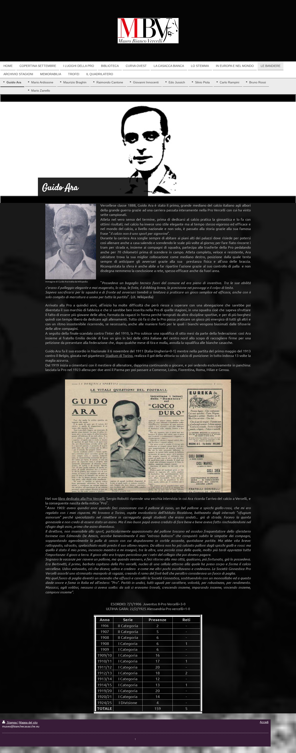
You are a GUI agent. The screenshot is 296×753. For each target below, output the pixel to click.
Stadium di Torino (119, 355)
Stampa (12, 722)
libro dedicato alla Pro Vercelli (81, 498)
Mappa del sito (28, 722)
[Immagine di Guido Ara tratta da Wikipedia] (70, 241)
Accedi (264, 722)
